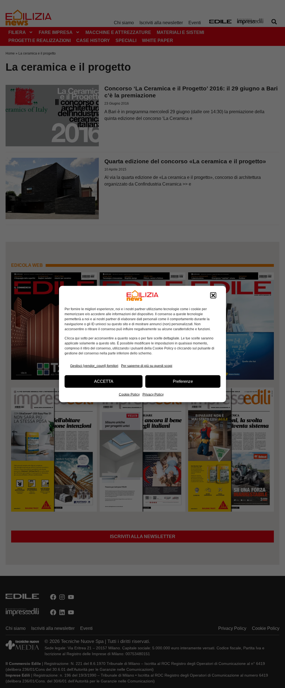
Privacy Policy (153, 394)
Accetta (103, 381)
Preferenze (183, 381)
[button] (213, 295)
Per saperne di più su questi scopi (146, 366)
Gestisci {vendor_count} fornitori (94, 366)
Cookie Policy (129, 394)
